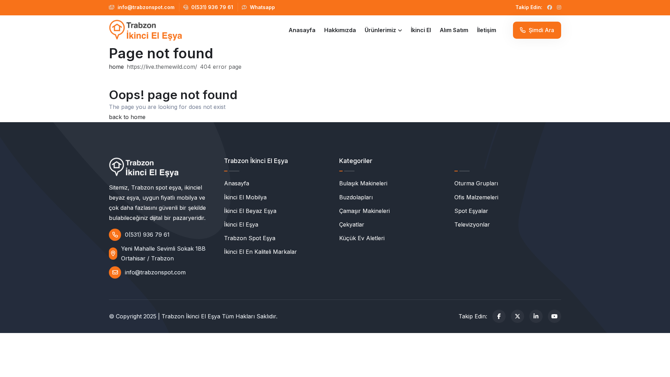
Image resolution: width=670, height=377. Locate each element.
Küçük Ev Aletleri (362, 238)
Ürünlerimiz (380, 30)
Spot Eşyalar (471, 210)
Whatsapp (261, 7)
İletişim (486, 30)
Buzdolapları (356, 197)
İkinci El (421, 30)
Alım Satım (454, 30)
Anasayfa (302, 30)
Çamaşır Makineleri (364, 210)
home (116, 66)
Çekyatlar (351, 224)
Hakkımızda (340, 30)
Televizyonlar (472, 224)
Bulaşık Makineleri (363, 183)
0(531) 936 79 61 (211, 7)
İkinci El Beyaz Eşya (250, 210)
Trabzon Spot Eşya (249, 238)
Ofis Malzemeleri (476, 197)
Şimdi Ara (540, 30)
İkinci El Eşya (241, 224)
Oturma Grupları (476, 183)
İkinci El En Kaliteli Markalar (260, 251)
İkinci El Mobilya (245, 197)
